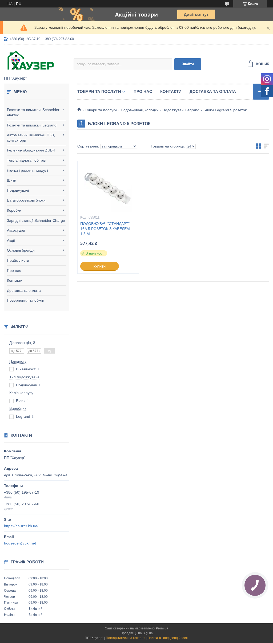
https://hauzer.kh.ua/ (21, 526)
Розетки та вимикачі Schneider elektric (33, 112)
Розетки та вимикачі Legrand (32, 125)
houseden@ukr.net (20, 543)
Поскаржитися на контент (125, 638)
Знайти (188, 64)
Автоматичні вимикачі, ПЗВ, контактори (31, 137)
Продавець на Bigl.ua (137, 633)
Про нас (14, 270)
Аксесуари (16, 230)
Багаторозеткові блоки (26, 200)
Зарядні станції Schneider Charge (36, 220)
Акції (11, 240)
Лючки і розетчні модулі (27, 170)
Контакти (14, 280)
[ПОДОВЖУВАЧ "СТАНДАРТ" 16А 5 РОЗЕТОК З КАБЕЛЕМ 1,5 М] (108, 188)
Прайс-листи (18, 260)
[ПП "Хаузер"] (39, 60)
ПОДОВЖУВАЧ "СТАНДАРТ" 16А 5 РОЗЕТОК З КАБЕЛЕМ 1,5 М (105, 229)
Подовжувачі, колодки (140, 110)
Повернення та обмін (25, 300)
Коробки (14, 210)
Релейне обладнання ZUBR (31, 150)
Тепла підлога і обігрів (26, 160)
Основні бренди (21, 250)
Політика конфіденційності (167, 638)
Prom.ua (162, 628)
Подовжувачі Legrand (180, 110)
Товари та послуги (99, 91)
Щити (11, 180)
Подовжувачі (18, 190)
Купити (100, 266)
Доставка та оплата (24, 290)
